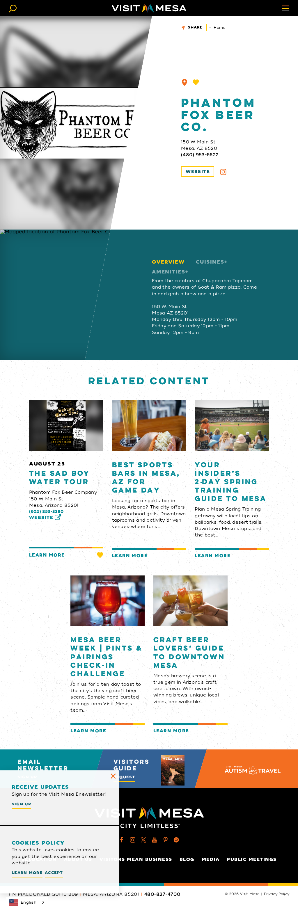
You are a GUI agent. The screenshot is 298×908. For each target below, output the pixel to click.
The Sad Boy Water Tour (59, 478)
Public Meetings (252, 859)
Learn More (47, 555)
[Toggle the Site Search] (13, 8)
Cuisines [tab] (210, 262)
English (28, 902)
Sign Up (21, 804)
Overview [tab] (168, 262)
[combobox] (27, 902)
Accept (54, 872)
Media (211, 859)
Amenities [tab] (168, 272)
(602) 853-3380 (46, 511)
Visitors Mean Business (136, 859)
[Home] (149, 8)
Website (198, 171)
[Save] (196, 82)
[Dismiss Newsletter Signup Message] (113, 776)
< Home (218, 27)
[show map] (184, 82)
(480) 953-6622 (200, 154)
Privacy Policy (276, 894)
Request (124, 777)
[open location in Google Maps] (67, 295)
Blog (187, 859)
